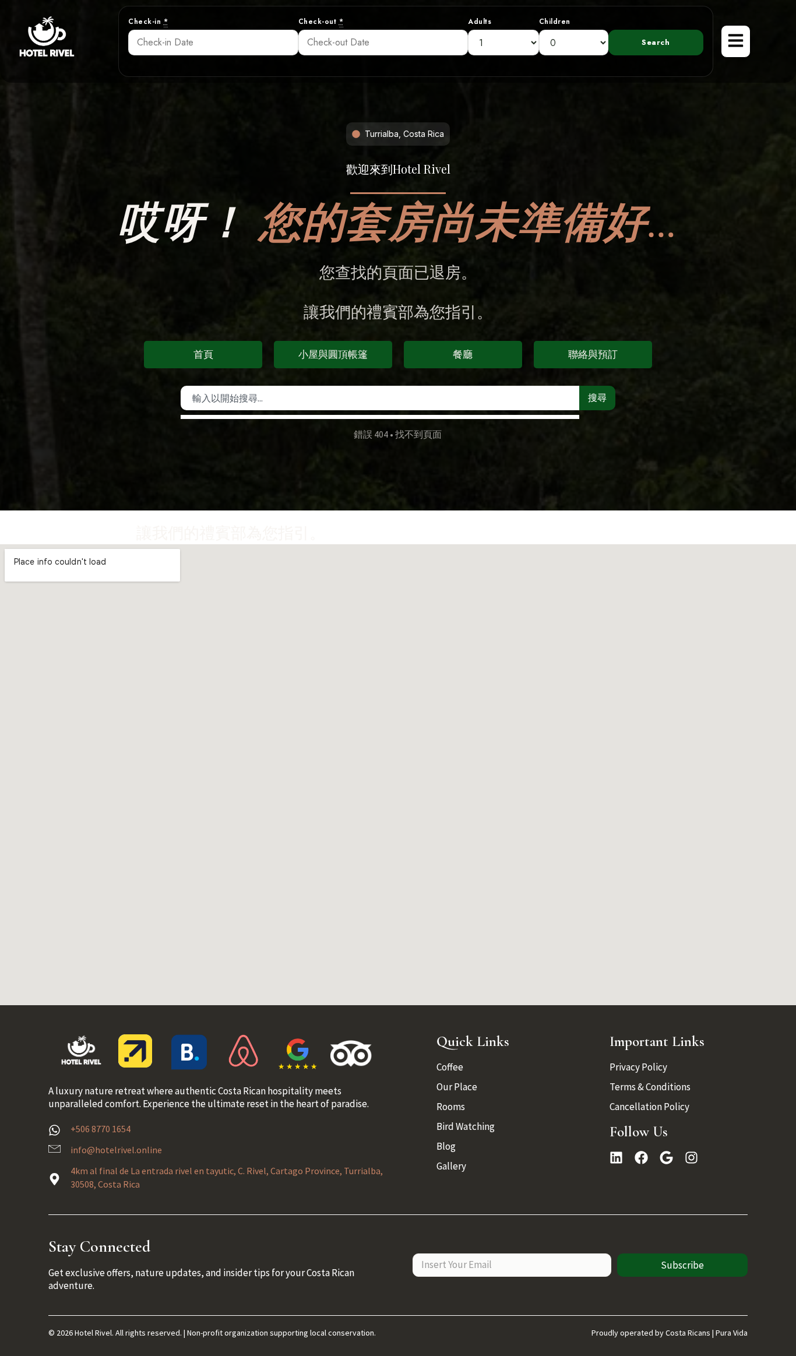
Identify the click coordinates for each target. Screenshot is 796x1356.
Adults (479, 22)
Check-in (148, 22)
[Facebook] (641, 1157)
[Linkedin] (616, 1157)
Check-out (320, 22)
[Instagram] (691, 1157)
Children (554, 22)
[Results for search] (380, 417)
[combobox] (380, 398)
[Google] (666, 1157)
